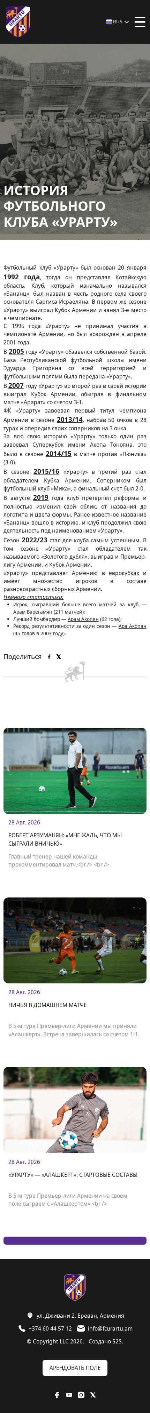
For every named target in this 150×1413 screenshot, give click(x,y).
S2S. (117, 1341)
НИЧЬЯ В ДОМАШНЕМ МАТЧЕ (47, 1005)
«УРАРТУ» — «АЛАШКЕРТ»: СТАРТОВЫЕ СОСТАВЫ (72, 1175)
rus (117, 21)
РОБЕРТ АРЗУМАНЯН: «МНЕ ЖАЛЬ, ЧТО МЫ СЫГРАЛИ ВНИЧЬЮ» (65, 839)
